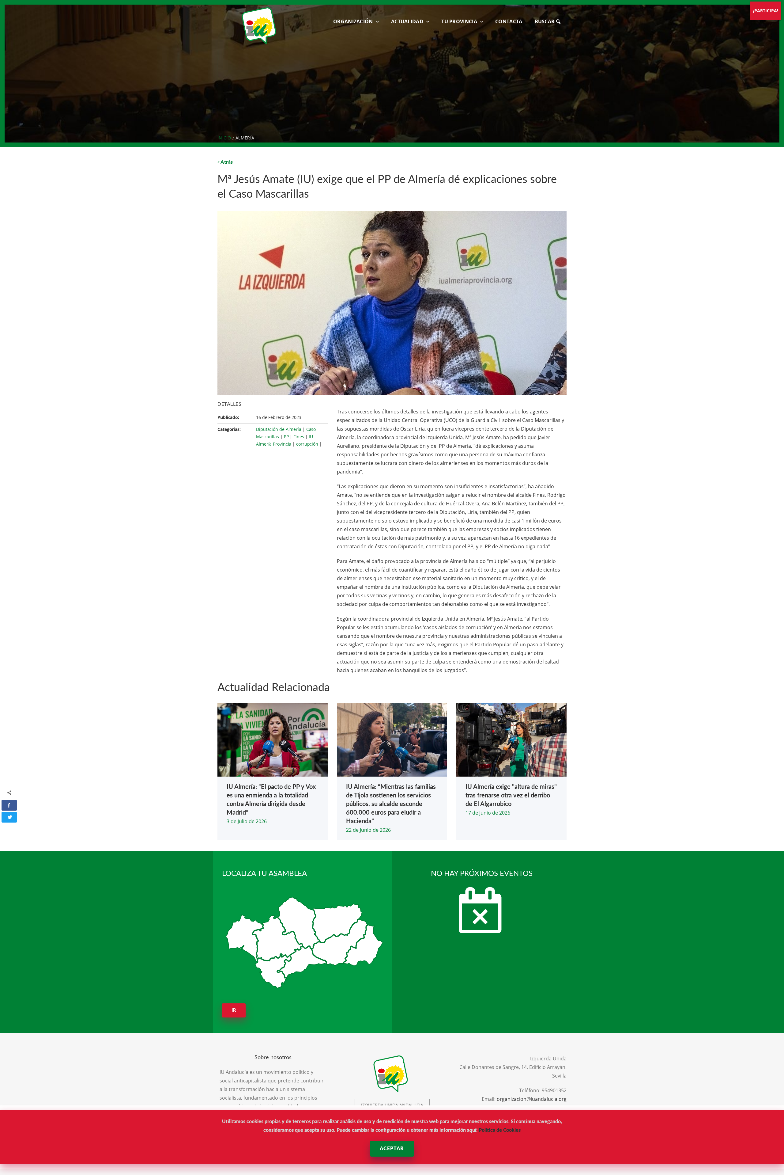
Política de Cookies (500, 1130)
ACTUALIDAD (407, 21)
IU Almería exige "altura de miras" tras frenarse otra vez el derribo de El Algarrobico (511, 795)
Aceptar (392, 1148)
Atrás (227, 162)
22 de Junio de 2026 (368, 830)
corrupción (307, 444)
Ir (234, 1010)
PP (286, 436)
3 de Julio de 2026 (247, 821)
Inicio (224, 138)
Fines (298, 436)
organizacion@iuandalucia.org (532, 1099)
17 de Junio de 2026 (488, 812)
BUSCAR (545, 21)
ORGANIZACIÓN (353, 21)
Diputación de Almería (278, 429)
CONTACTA (508, 21)
